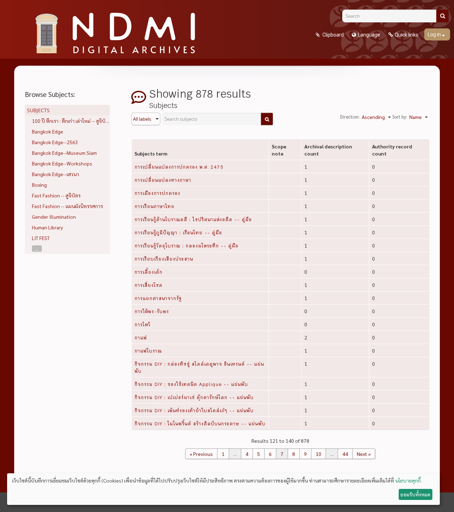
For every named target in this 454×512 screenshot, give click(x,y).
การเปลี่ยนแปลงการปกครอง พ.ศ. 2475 (178, 166)
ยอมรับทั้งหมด (415, 494)
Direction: (350, 117)
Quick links (406, 35)
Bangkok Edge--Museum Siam (64, 152)
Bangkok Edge (47, 131)
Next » (364, 454)
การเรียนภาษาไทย (154, 205)
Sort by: (399, 117)
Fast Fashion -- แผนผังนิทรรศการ (67, 206)
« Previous (201, 454)
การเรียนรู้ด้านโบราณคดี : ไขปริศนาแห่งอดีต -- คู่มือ (193, 219)
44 (345, 454)
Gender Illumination (54, 216)
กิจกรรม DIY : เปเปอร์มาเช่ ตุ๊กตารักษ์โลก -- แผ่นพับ (194, 397)
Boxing (39, 184)
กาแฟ (140, 337)
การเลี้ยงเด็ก (148, 271)
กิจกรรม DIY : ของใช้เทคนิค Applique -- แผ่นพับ (191, 383)
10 (318, 454)
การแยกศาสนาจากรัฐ (158, 297)
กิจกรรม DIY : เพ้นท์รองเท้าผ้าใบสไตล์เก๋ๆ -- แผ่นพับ (194, 410)
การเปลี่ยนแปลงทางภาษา (162, 179)
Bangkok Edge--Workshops (62, 163)
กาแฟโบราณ (148, 350)
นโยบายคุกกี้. (408, 480)
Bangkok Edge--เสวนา (55, 174)
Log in (435, 34)
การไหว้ (142, 324)
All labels (142, 119)
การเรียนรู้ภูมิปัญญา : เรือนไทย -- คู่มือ (178, 232)
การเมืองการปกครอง (157, 192)
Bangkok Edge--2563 (55, 142)
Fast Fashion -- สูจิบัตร (56, 195)
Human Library (47, 227)
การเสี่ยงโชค (148, 284)
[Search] (442, 16)
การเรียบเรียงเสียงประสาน (163, 258)
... (37, 248)
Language (369, 35)
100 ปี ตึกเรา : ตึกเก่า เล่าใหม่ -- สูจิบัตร (71, 121)
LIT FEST (41, 238)
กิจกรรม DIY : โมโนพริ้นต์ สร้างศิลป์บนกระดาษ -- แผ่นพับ (199, 423)
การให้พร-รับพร (151, 311)
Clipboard (332, 35)
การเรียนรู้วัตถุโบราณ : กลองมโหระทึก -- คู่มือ (186, 245)
